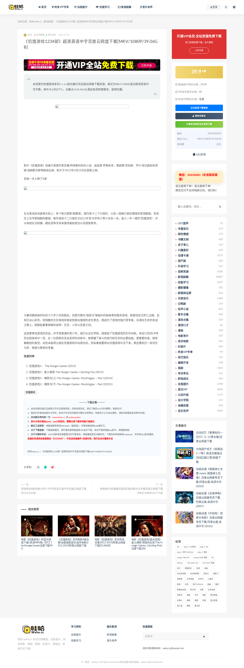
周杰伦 (206, 574)
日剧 (201, 590)
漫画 (188, 595)
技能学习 (76, 640)
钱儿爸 (179, 606)
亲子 (179, 568)
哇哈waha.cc (35, 22)
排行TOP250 (198, 584)
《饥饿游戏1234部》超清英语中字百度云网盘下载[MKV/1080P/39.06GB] (76, 452)
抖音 (186, 584)
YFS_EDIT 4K (192, 563)
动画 (206, 568)
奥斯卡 (215, 574)
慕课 (179, 584)
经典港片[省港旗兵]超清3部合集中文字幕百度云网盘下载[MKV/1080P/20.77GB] (131, 491)
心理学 (210, 579)
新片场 (193, 590)
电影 (204, 595)
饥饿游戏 (30, 392)
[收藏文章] (38, 467)
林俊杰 (179, 595)
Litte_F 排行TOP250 (185, 552)
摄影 (217, 584)
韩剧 (188, 606)
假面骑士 (188, 568)
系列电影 (52, 35)
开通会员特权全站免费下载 (199, 124)
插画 (209, 584)
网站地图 (124, 662)
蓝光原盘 (213, 600)
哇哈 (87, 662)
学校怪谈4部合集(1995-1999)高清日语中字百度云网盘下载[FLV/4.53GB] (53, 491)
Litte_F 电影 (202, 552)
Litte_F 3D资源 (190, 547)
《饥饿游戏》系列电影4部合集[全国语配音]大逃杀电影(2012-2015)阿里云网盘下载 (73, 542)
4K (178, 547)
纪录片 (179, 600)
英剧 (196, 600)
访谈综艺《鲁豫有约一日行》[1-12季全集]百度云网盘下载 (209, 437)
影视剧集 (48, 22)
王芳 (196, 595)
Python (180, 563)
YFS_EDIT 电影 (208, 563)
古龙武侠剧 (181, 574)
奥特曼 (179, 579)
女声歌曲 (190, 579)
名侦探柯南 (194, 574)
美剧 (188, 600)
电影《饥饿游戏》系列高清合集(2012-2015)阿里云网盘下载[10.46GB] (110, 542)
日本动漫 (211, 590)
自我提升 (76, 635)
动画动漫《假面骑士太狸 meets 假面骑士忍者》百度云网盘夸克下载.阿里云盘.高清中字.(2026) (209, 478)
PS (212, 558)
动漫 (198, 568)
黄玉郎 (197, 606)
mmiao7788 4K (183, 558)
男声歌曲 (213, 595)
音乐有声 (112, 640)
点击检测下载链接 (199, 108)
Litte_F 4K (204, 547)
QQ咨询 (200, 154)
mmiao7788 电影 (200, 558)
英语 (204, 600)
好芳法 (200, 579)
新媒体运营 (181, 590)
